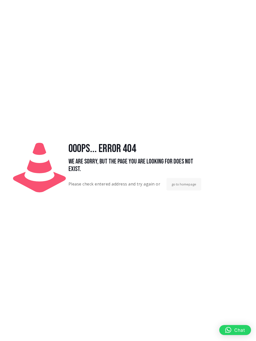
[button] (235, 330)
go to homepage (184, 184)
